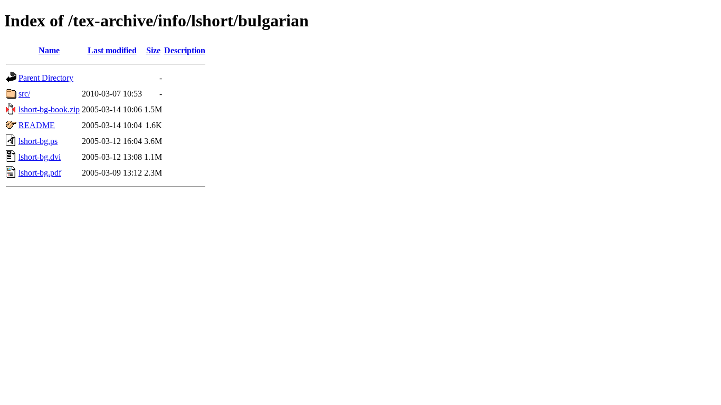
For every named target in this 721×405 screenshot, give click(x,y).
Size (153, 50)
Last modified (112, 50)
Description (184, 50)
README (36, 125)
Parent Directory (45, 77)
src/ (24, 93)
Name (49, 50)
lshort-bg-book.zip (49, 109)
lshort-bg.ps (38, 141)
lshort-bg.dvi (39, 156)
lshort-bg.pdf (39, 172)
